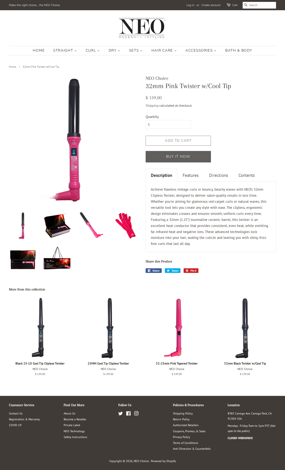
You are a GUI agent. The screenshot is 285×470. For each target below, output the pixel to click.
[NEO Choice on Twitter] (120, 414)
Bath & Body (238, 50)
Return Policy (181, 419)
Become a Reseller (75, 419)
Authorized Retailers (186, 425)
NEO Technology (74, 431)
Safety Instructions (75, 437)
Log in (190, 5)
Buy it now (178, 156)
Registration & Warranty (24, 419)
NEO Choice (142, 461)
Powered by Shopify (163, 461)
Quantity (152, 116)
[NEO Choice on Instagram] (136, 414)
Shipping (152, 105)
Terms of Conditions (185, 443)
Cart (235, 5)
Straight (63, 50)
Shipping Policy (183, 413)
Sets (134, 50)
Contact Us (16, 413)
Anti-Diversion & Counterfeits (192, 449)
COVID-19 (15, 425)
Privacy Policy (181, 437)
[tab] (161, 175)
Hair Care (162, 50)
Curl (91, 50)
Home (39, 50)
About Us (69, 413)
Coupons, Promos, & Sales (189, 431)
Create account (211, 5)
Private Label (72, 425)
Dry (113, 50)
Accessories (199, 50)
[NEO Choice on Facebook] (128, 414)
